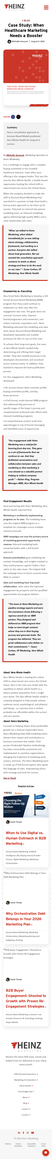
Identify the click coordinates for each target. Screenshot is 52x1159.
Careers (25, 1109)
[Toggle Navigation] (46, 8)
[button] (13, 117)
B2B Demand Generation (25, 1074)
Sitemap (8, 1144)
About (25, 1097)
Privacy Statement (18, 1145)
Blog (27, 20)
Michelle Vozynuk (15, 155)
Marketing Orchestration (25, 1080)
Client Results (25, 1086)
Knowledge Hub (25, 1091)
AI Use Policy (43, 1145)
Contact (25, 1115)
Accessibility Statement (31, 1145)
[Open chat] (45, 1152)
